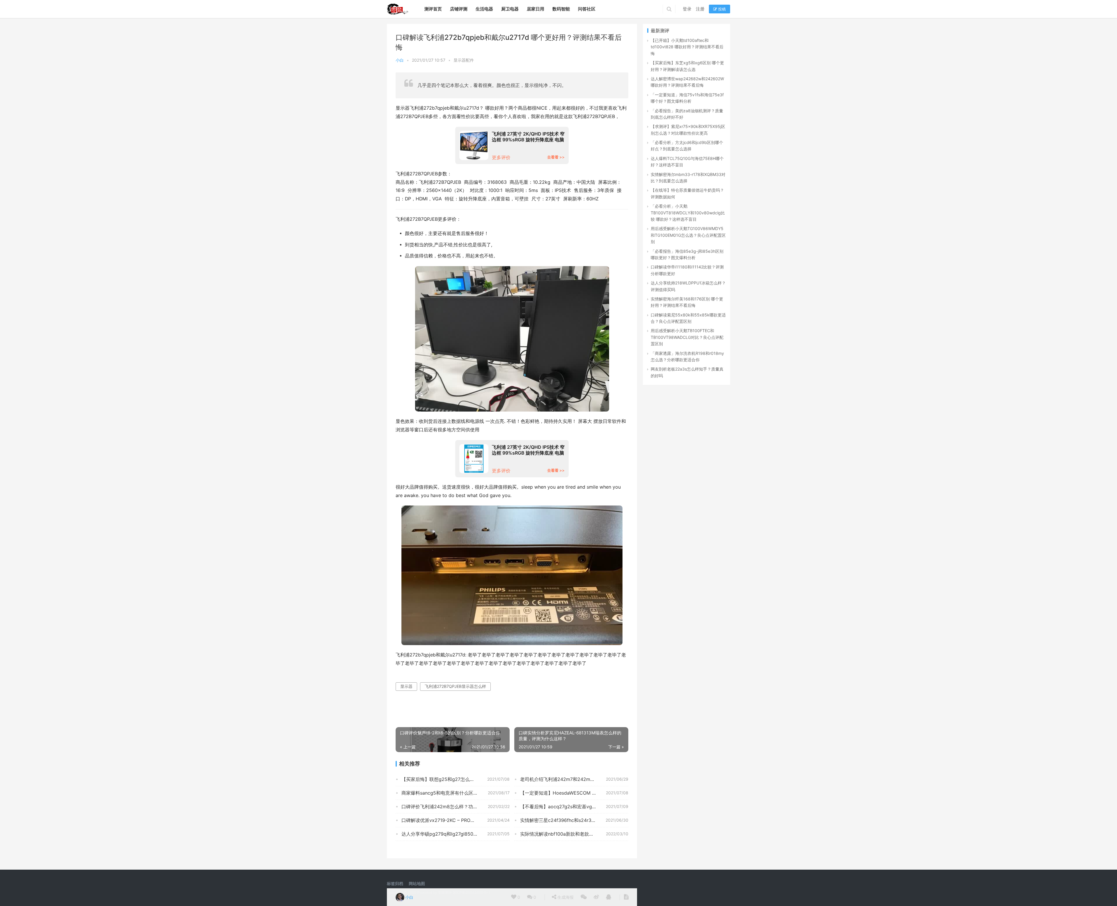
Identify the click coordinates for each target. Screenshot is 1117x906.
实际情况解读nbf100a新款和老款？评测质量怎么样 (573, 834)
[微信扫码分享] (584, 897)
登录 (687, 9)
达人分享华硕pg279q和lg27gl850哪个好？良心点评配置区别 (455, 834)
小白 (400, 60)
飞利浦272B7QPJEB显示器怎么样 (455, 686)
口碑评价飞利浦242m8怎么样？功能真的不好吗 (451, 806)
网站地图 (417, 883)
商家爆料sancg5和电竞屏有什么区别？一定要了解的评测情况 (455, 793)
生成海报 (565, 897)
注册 (700, 9)
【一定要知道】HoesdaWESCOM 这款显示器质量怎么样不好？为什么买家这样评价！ (574, 793)
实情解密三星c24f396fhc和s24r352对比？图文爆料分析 (574, 820)
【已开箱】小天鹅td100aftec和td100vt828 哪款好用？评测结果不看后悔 (687, 47)
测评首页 (433, 9)
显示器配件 (463, 60)
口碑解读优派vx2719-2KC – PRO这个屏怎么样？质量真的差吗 (455, 820)
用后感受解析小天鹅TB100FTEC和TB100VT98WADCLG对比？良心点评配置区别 (687, 337)
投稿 (721, 9)
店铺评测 (458, 9)
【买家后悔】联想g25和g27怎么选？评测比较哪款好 (455, 779)
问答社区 (586, 9)
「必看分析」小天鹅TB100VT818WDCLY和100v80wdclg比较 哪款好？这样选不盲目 (688, 213)
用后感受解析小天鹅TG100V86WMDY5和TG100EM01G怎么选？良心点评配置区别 (688, 235)
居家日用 (535, 9)
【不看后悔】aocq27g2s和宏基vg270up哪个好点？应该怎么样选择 (574, 806)
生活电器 (484, 9)
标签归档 (395, 883)
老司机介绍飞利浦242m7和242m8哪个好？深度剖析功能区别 (574, 779)
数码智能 (561, 9)
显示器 (406, 686)
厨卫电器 (510, 9)
